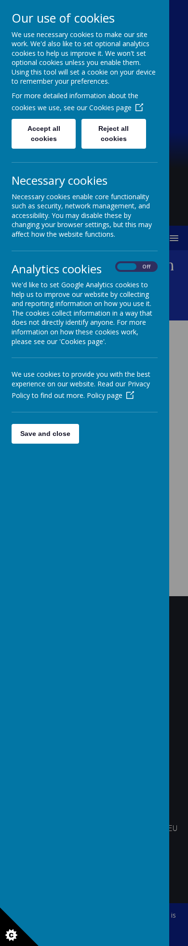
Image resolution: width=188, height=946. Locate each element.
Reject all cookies (113, 133)
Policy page (104, 395)
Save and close (45, 433)
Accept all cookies (43, 133)
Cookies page (110, 107)
